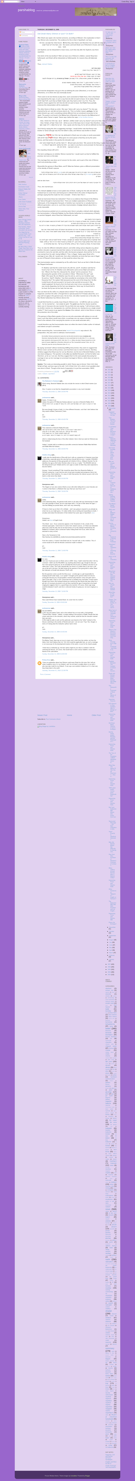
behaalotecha (110, 1024)
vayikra (107, 1410)
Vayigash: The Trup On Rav (112, 413)
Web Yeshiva (22, 184)
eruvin (108, 1075)
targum (107, 1359)
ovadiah (115, 1222)
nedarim (107, 1207)
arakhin (115, 996)
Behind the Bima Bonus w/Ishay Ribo (24, 98)
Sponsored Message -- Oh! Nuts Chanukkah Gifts (112, 825)
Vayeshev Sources (112, 700)
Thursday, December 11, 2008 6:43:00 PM (55, 478)
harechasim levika (110, 1107)
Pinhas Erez (46, 660)
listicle (115, 1151)
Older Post (96, 715)
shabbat (107, 1306)
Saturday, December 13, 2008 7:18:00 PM (55, 591)
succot (114, 1344)
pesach (114, 1227)
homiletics (110, 1116)
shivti (106, 1331)
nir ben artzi (113, 1213)
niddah (107, 1211)
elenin (113, 1071)
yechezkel (114, 1422)
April (110, 950)
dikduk (107, 1067)
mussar (113, 1197)
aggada (107, 992)
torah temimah (111, 1379)
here (93, 513)
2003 (109, 974)
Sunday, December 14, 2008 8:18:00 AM (54, 654)
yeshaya (108, 1428)
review (107, 1282)
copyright (114, 1057)
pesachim (112, 1228)
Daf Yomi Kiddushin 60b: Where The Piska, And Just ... (112, 813)
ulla (114, 1389)
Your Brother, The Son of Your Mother (112, 421)
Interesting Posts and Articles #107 (112, 565)
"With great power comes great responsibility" (112, 792)
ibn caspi (113, 1120)
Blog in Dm (22, 96)
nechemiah (108, 1205)
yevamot (108, 1430)
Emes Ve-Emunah (25, 148)
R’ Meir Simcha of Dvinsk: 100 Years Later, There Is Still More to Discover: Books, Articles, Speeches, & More (24, 125)
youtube (107, 1441)
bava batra (113, 1013)
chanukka (108, 1042)
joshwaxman (46, 397)
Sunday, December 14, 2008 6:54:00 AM (54, 632)
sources (108, 1342)
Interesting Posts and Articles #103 (112, 747)
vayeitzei (108, 1401)
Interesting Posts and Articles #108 (112, 475)
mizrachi (107, 1191)
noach (107, 1217)
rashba (107, 1255)
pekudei (114, 1224)
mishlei (115, 1188)
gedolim (107, 1082)
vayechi (108, 1398)
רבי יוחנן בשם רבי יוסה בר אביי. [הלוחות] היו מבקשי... (110, 34)
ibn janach (113, 1124)
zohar (110, 1445)
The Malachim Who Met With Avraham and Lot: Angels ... (112, 906)
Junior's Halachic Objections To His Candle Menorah (112, 441)
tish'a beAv (109, 1373)
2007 (109, 964)
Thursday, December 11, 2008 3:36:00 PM (55, 391)
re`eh (115, 1278)
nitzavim (111, 1215)
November (112, 927)
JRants (20, 197)
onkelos (108, 1221)
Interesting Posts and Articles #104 (112, 717)
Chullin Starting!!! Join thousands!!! (110, 1466)
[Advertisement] (55, 21)
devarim (107, 1065)
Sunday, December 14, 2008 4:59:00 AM (54, 602)
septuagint (108, 1305)
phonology (108, 1236)
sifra (106, 1336)
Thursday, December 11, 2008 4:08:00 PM (55, 449)
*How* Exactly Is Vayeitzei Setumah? (112, 836)
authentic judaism (110, 1001)
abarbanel (108, 988)
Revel (29, 290)
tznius (107, 1389)
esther (115, 1075)
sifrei (112, 1336)
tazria (115, 1362)
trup (106, 1383)
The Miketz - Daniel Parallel (112, 505)
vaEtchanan (109, 1395)
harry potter (109, 1109)
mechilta (107, 1167)
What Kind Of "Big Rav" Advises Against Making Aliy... (112, 576)
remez (111, 1280)
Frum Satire (22, 199)
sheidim (111, 1315)
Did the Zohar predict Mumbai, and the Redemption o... (112, 736)
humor (115, 1118)
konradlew (74, 1476)
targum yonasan (109, 1360)
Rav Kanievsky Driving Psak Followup (112, 538)
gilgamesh (114, 1088)
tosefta (113, 1381)
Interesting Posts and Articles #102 (112, 782)
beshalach (109, 1035)
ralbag (107, 1249)
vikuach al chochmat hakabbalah (111, 1417)
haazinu (107, 1097)
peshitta (107, 1232)
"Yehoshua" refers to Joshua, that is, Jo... (111, 42)
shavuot (114, 1314)
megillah (108, 1173)
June (111, 945)
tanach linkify (109, 1355)
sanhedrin (108, 1297)
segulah (110, 1303)
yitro (115, 1434)
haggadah (108, 1101)
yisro (107, 1434)
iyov (111, 1126)
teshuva (107, 1370)
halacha (108, 1103)
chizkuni (111, 1048)
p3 (108, 1224)
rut (106, 1293)
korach (107, 1145)
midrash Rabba (47, 64)
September (112, 935)
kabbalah (108, 1128)
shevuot (107, 1323)
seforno (115, 1301)
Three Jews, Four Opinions (23, 209)
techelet (111, 1364)
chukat (107, 1050)
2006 (109, 967)
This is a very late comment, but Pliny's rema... (110, 58)
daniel (106, 1063)
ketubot (107, 1134)
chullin (107, 1054)
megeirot (107, 1171)
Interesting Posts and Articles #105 (112, 655)
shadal (108, 1311)
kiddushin (108, 1142)
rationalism (109, 1262)
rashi (107, 1259)
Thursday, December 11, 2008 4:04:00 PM (55, 419)
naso (106, 1203)
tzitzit (113, 1387)
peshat (107, 1230)
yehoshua (110, 1424)
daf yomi (108, 1061)
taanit (113, 1351)
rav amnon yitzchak (110, 1263)
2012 (109, 395)
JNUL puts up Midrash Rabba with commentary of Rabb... (112, 515)
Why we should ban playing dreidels (112, 586)
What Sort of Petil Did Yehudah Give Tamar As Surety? (112, 614)
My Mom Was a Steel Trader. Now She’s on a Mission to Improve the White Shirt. (25, 249)
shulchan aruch (109, 1334)
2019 (109, 377)
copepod (107, 1057)
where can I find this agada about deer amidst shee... (110, 50)
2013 (109, 393)
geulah (107, 1088)
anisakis (107, 996)
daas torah (111, 1059)
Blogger (87, 1476)
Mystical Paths (23, 45)
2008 (109, 406)
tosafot (107, 1381)
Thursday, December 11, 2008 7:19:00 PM (55, 550)
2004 (109, 972)
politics (114, 1240)
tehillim (115, 1366)
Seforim (21, 119)
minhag (107, 1188)
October (111, 931)
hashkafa (107, 1110)
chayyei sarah (111, 1046)
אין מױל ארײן (22, 204)
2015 (109, 388)
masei (115, 1159)
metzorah (108, 1180)
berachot (108, 1030)
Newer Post (42, 715)
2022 (109, 370)
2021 (109, 372)
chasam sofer (109, 1044)
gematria (108, 1086)
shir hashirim (111, 1325)
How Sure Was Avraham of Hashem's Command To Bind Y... (112, 860)
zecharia (107, 1443)
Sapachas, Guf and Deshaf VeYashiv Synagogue (110, 1457)
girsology (108, 1092)
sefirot (107, 1301)
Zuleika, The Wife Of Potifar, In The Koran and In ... (112, 603)
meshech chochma (111, 1176)
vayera (107, 1404)
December (112, 408)
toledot (107, 1376)
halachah (107, 1105)
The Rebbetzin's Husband (50, 381)
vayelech (108, 1402)
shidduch (114, 1323)
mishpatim (110, 1190)
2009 (109, 403)
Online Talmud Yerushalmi (22, 193)
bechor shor (112, 1018)
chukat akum (109, 1052)
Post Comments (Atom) (53, 719)
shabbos (108, 1308)
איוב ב (60, 172)
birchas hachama (111, 1036)
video (106, 1414)
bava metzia (113, 1016)
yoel (110, 1436)
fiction (111, 1080)
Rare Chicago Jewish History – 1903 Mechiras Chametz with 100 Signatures (24, 222)
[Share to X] (68, 371)
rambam (107, 1251)
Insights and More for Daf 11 (110, 1462)
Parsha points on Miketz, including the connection (112, 528)
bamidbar (108, 1011)
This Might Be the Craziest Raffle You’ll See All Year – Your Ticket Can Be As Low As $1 (25, 235)
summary (109, 1348)
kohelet (113, 1143)
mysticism (109, 1199)
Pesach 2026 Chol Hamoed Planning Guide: (24, 242)
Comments (24, 35)
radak (111, 1247)
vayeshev (108, 1407)
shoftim (107, 1333)
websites (107, 1420)
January (111, 959)
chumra (107, 1056)
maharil (111, 1157)
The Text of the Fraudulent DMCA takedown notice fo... (112, 757)
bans (106, 1012)
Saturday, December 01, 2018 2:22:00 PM (55, 670)
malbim (107, 1159)
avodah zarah (109, 1003)
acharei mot (109, 990)
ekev (106, 1071)
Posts (23, 32)
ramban (108, 1253)
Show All (31, 177)
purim (111, 1242)
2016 (109, 385)
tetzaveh (108, 1372)
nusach (107, 1219)
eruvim (115, 1073)
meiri (115, 1172)
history (107, 1114)
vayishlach (51, 374)
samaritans (108, 1295)
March (111, 952)
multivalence (109, 1195)
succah (107, 1344)
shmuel (112, 1331)
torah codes (114, 1377)
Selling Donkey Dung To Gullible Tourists (112, 498)
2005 (109, 969)
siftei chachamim (109, 1338)
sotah (107, 1340)
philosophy (108, 1234)
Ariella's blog (46, 455)
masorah (113, 1163)
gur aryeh (109, 1095)
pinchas (108, 1238)
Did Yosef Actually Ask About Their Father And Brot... (112, 453)
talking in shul (109, 1353)
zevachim (114, 1443)
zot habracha (109, 1447)
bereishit (108, 1033)
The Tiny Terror (23, 87)
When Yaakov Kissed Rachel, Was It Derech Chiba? (112, 872)
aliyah (113, 992)
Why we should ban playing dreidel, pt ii (112, 465)
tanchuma (108, 1356)
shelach (108, 1318)
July (110, 942)
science (108, 1299)
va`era (107, 1393)
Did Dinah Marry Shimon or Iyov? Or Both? (56, 34)
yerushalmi (108, 1426)
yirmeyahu (108, 1432)
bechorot (107, 1020)
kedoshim (108, 1132)
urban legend (109, 1391)
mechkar (108, 1169)
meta (111, 1178)
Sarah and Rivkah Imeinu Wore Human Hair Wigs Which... (112, 678)
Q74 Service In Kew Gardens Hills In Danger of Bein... (112, 707)
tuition (113, 1385)
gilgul (110, 1090)
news (107, 1209)
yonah (111, 1439)
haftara (107, 1099)
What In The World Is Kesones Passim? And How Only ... (112, 633)
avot (106, 1005)
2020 (109, 375)
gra (113, 1094)
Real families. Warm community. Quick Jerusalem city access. (25, 228)
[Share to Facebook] (70, 371)
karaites (107, 1130)
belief (107, 1028)
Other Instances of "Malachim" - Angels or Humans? (112, 894)
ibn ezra (113, 1122)
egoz (113, 1069)
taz (106, 1362)
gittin (106, 1094)
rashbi (111, 1257)
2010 (109, 400)
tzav (106, 1387)
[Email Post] (63, 371)
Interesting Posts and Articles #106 (112, 624)
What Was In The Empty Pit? (112, 595)
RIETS (29, 299)
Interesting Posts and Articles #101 (112, 802)
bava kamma (112, 1014)
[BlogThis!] (66, 371)
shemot (108, 1321)
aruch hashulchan (110, 999)
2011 (109, 398)
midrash (44, 374)
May (110, 947)
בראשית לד (89, 174)
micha (106, 1182)
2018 (109, 380)
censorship (108, 1040)
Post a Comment (45, 674)
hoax (115, 1114)
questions (107, 1244)
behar (111, 1026)
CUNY (27, 295)
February (112, 955)
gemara (107, 1084)
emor (107, 1073)
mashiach (113, 1161)
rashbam (114, 1255)
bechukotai (108, 1022)
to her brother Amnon (86, 117)
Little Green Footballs (25, 202)
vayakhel (108, 1396)
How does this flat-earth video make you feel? (110, 80)
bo (111, 1038)
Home (69, 715)
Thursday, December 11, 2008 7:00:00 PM (55, 491)
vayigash (108, 1409)
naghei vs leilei (109, 1201)
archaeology (111, 997)
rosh (106, 1284)
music (107, 1197)
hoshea (107, 1118)
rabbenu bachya (111, 1246)
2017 (109, 382)
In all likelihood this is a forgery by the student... (110, 65)
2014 (109, 390)
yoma (115, 1437)
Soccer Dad (22, 206)
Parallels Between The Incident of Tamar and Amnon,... (112, 666)
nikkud (115, 1211)
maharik (114, 1155)
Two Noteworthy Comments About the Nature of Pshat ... (112, 691)
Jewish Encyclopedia (73, 330)
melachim (110, 1174)
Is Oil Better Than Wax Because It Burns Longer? (112, 431)
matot (111, 1165)
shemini (107, 1319)
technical (107, 1366)
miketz (112, 1184)
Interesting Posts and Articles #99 (112, 917)
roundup (108, 1288)
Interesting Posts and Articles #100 (112, 883)
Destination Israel (23, 187)
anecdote (108, 994)
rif (112, 1282)
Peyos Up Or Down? (112, 923)
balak (107, 1009)
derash (113, 1063)
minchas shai (109, 1186)
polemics (107, 1240)
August (111, 940)
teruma (110, 1368)
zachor (113, 1441)
